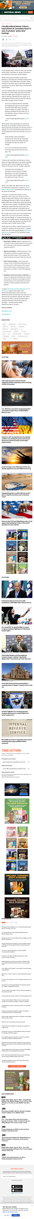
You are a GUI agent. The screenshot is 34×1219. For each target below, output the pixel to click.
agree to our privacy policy (10, 1212)
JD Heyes (10, 36)
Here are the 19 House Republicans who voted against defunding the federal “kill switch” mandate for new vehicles (17, 523)
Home (3, 24)
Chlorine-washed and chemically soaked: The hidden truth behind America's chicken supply (15, 1011)
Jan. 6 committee (23, 44)
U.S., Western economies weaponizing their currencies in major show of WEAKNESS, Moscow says (16, 410)
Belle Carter (10, 464)
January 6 (30, 44)
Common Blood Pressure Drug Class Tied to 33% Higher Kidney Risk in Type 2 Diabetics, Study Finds (16, 1050)
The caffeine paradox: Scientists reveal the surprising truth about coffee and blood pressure (15, 1037)
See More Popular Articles (17, 1066)
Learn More (6, 1215)
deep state (28, 43)
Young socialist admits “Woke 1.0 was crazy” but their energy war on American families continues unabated (15, 1000)
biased (5, 43)
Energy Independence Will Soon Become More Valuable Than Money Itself (15, 1130)
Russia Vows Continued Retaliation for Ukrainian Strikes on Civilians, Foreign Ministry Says (16, 985)
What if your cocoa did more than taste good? (13, 1022)
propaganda (25, 45)
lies (9, 45)
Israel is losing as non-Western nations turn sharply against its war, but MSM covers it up (16, 467)
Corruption (8, 24)
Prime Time (20, 45)
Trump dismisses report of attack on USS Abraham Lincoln (16, 996)
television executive (6, 46)
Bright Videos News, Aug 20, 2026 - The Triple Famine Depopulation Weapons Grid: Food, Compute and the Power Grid (17, 1149)
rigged (30, 45)
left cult (3, 45)
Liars (6, 45)
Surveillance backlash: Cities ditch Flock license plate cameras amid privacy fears (15, 1061)
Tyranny (17, 46)
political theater (13, 45)
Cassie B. (10, 378)
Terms (8, 1198)
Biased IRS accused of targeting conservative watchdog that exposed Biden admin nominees (17, 741)
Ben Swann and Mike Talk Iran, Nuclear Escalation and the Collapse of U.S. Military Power (16, 1111)
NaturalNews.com (7, 311)
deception (23, 43)
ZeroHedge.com (6, 314)
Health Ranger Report (8, 1094)
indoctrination (14, 44)
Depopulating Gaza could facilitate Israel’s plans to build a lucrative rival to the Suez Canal (16, 494)
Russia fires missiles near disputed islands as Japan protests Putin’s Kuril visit (15, 956)
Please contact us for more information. (11, 777)
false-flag (9, 44)
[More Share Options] (14, 39)
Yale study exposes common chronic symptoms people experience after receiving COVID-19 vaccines (16, 382)
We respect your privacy (17, 1180)
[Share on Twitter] (10, 39)
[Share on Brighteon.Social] (3, 39)
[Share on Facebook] (7, 39)
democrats (4, 44)
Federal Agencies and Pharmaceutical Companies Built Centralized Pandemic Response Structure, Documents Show (16, 963)
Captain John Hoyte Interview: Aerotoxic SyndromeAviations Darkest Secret (13, 1158)
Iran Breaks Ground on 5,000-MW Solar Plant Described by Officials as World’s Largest (16, 1032)
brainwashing (11, 43)
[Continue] (31, 1176)
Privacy (4, 1198)
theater (12, 46)
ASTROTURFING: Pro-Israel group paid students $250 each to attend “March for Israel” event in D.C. (15, 713)
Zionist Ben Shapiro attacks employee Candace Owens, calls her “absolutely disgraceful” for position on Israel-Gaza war (16, 657)
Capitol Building (17, 43)
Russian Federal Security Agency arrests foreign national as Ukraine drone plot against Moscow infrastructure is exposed (16, 945)
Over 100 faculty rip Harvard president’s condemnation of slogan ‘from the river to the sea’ (17, 685)
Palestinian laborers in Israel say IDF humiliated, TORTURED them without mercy (16, 601)
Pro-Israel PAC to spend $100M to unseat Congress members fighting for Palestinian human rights (16, 629)
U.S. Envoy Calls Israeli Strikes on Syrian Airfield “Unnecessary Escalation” (14, 951)
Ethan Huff (10, 406)
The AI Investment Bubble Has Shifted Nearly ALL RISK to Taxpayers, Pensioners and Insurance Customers (16, 1139)
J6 (18, 44)
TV (14, 46)
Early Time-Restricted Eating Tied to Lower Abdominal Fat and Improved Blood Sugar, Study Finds (16, 1055)
